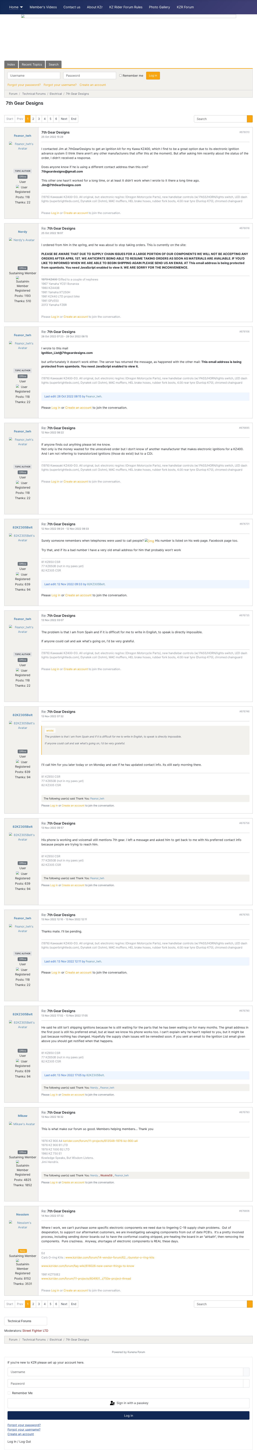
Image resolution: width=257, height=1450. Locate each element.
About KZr (95, 7)
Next (64, 119)
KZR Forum (185, 7)
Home (13, 7)
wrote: (50, 730)
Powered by (119, 1352)
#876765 (244, 914)
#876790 (244, 1010)
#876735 (244, 615)
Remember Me (22, 1393)
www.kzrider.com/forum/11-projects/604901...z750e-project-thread (86, 1278)
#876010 (244, 132)
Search (54, 64)
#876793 (244, 1112)
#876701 (244, 523)
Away (23, 1250)
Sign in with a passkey (132, 1403)
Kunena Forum (136, 1352)
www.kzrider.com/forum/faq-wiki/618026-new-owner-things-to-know (87, 1266)
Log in (153, 75)
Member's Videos (43, 7)
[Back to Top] (252, 1445)
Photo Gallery (159, 7)
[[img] (149, 540)
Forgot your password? (24, 85)
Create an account (93, 85)
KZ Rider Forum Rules (125, 7)
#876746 (244, 711)
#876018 (244, 228)
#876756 (244, 823)
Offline (22, 176)
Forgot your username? (60, 85)
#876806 (244, 1210)
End (73, 119)
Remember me (133, 75)
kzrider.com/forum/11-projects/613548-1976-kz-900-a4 (100, 1141)
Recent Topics (32, 64)
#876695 (244, 427)
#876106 (244, 331)
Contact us (71, 7)
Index (11, 64)
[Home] (20, 7)
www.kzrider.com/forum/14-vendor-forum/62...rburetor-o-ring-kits (109, 1257)
